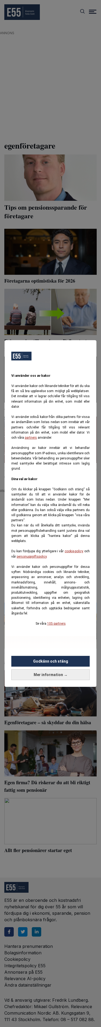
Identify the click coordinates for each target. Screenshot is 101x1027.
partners (31, 437)
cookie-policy (74, 551)
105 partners (56, 623)
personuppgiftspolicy (32, 556)
